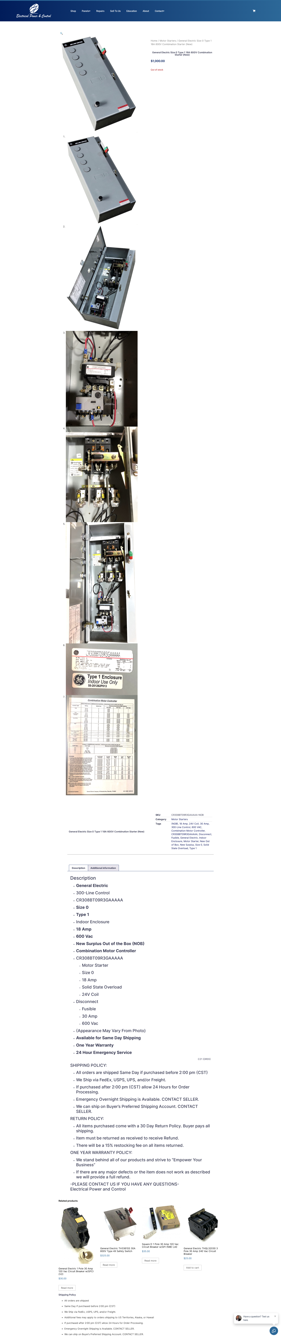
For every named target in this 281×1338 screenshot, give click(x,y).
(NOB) (174, 823)
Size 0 (198, 844)
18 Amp (183, 823)
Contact (159, 11)
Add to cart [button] (192, 1267)
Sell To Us (115, 11)
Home (154, 40)
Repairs (100, 11)
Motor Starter (191, 841)
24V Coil (194, 823)
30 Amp (204, 823)
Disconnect (205, 834)
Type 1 (193, 848)
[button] (61, 33)
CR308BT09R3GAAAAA (184, 834)
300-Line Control (180, 827)
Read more (67, 1287)
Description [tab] (78, 867)
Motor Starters (168, 40)
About (146, 11)
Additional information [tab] (103, 867)
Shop (73, 11)
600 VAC (197, 827)
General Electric (189, 837)
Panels (85, 11)
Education (131, 11)
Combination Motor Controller (188, 830)
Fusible (175, 837)
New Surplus (187, 844)
